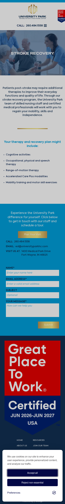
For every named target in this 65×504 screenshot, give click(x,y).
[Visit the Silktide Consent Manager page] (54, 492)
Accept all (32, 473)
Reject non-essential (32, 482)
